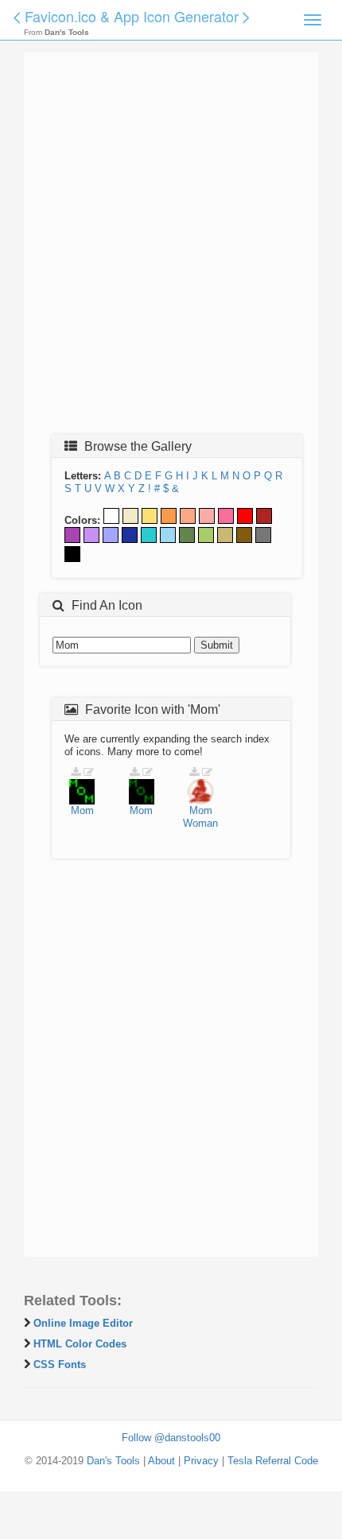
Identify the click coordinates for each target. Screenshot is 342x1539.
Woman (200, 823)
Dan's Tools (113, 1461)
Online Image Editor (83, 1323)
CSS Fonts (59, 1364)
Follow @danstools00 (171, 1438)
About (161, 1461)
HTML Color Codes (79, 1344)
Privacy (201, 1461)
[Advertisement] (171, 248)
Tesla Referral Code (272, 1461)
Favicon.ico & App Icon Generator (132, 16)
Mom (82, 810)
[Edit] (89, 772)
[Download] (75, 772)
